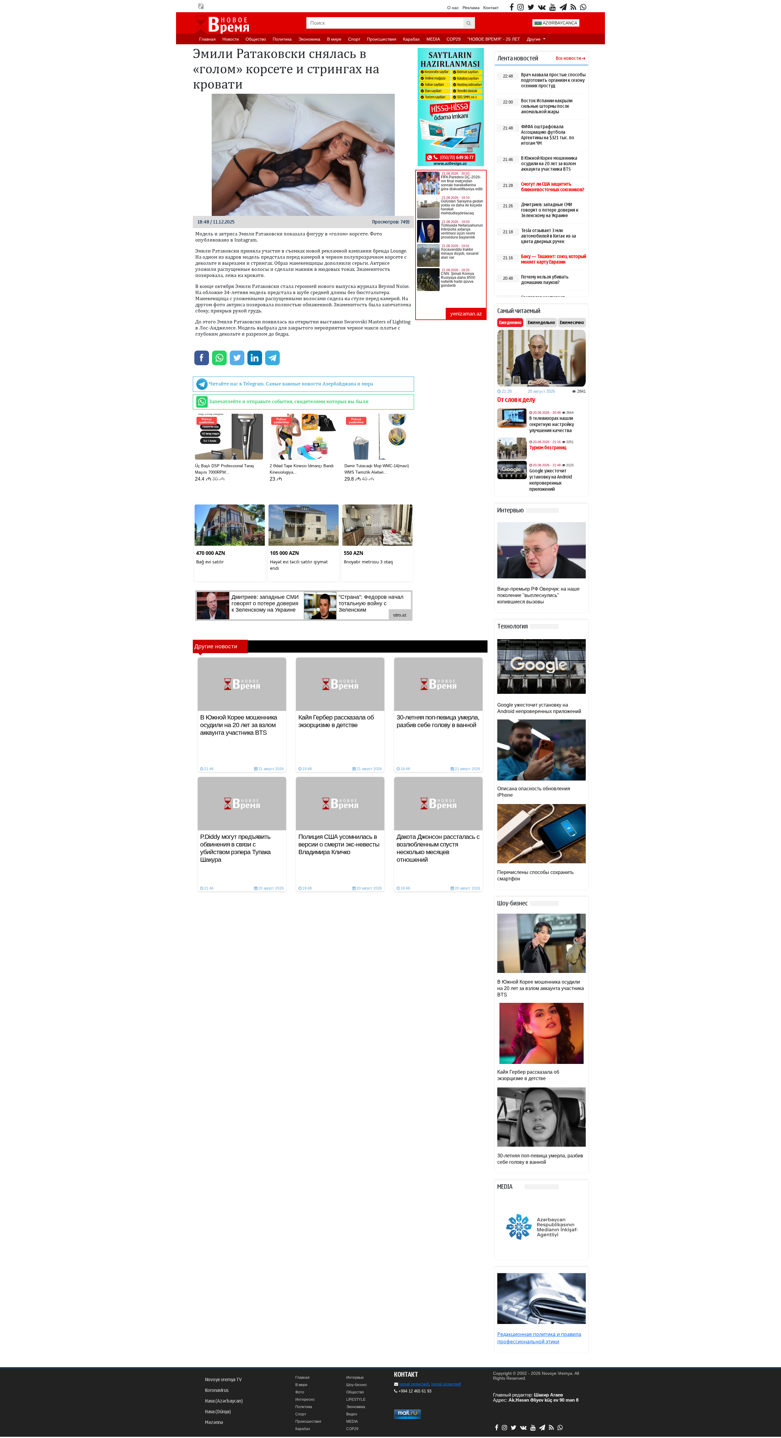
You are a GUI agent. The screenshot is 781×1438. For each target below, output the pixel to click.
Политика (282, 39)
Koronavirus (217, 1390)
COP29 (454, 39)
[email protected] (414, 1384)
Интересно (305, 1399)
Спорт (354, 39)
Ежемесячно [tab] (572, 322)
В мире (334, 39)
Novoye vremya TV (223, 1379)
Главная (207, 39)
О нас (453, 7)
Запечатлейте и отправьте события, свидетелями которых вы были (288, 401)
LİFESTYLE (355, 1399)
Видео (351, 1414)
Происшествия (381, 39)
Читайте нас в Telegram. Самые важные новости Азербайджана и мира (290, 383)
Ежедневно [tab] (510, 322)
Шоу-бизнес (356, 1385)
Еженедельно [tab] (541, 322)
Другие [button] (534, 39)
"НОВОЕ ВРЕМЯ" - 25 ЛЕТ (493, 39)
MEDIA (433, 39)
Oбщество (256, 39)
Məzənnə (214, 1422)
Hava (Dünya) (218, 1411)
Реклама (471, 7)
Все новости (568, 58)
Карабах (411, 39)
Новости (230, 39)
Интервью (355, 1377)
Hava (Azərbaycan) (224, 1401)
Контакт (490, 7)
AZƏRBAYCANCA (559, 22)
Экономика (309, 39)
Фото (299, 1392)
